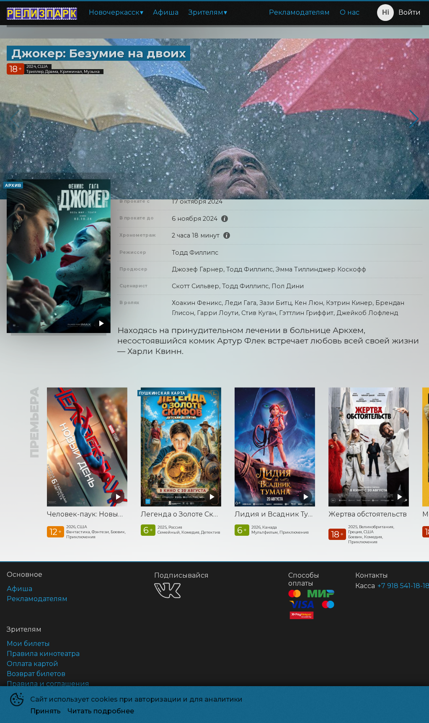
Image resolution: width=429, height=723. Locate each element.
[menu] (224, 12)
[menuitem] (116, 12)
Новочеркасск (114, 12)
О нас (349, 12)
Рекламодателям (299, 12)
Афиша (165, 12)
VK (167, 590)
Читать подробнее (100, 711)
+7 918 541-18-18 (389, 586)
